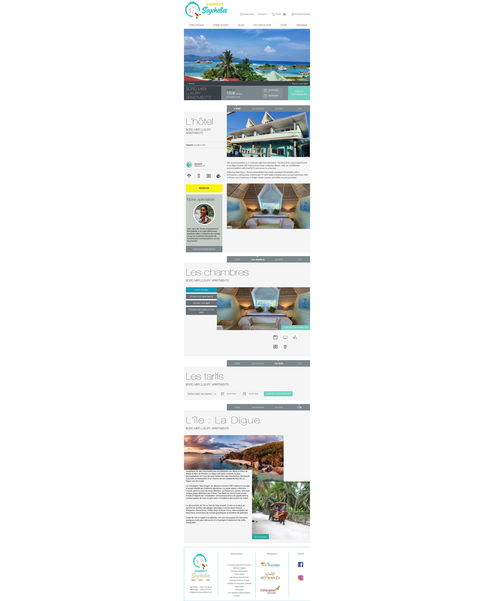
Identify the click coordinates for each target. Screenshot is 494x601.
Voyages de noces (220, 25)
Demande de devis (302, 14)
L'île (300, 108)
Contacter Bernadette (204, 249)
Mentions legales (239, 568)
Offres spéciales (196, 25)
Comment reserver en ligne (239, 580)
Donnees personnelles (239, 571)
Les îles (241, 25)
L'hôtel (237, 259)
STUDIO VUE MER (201, 303)
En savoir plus (260, 536)
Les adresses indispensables (239, 593)
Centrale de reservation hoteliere (239, 583)
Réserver (204, 188)
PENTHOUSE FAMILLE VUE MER (201, 311)
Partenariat (239, 590)
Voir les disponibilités (295, 327)
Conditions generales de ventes (239, 565)
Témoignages (301, 25)
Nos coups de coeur (262, 25)
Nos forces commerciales (239, 577)
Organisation (239, 586)
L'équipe (283, 25)
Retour (192, 83)
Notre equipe (239, 574)
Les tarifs (279, 108)
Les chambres (258, 108)
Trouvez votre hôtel (299, 83)
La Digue (232, 165)
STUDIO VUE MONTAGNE (201, 296)
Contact (237, 596)
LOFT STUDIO (201, 290)
